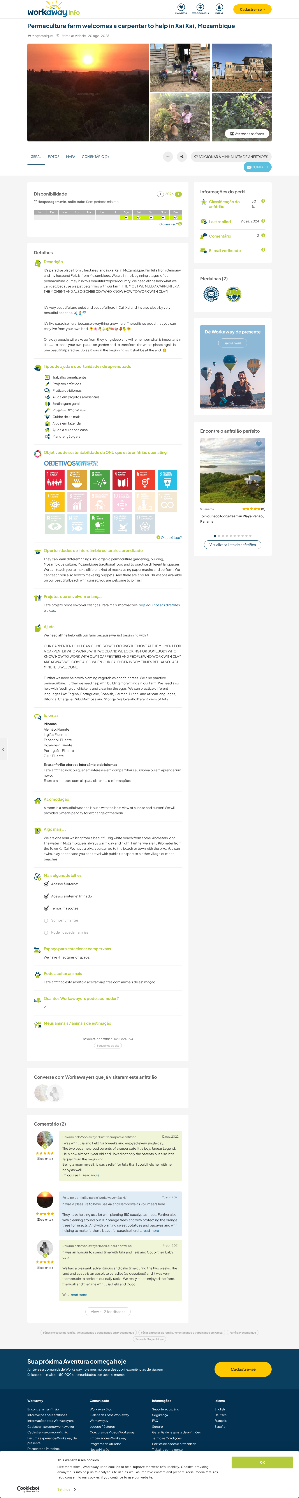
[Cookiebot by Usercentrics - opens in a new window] (28, 1489)
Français (221, 1420)
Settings (63, 1489)
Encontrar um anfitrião (43, 1409)
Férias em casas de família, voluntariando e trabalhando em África (182, 1332)
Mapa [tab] (70, 156)
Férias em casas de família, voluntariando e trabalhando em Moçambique (88, 1332)
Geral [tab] (36, 156)
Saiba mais (233, 343)
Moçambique (42, 35)
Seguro (157, 1426)
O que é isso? (171, 537)
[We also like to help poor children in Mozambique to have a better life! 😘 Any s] (180, 68)
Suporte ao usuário (165, 1409)
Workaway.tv (99, 1420)
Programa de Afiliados (105, 1444)
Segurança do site (108, 1045)
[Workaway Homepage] (53, 8)
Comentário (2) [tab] (95, 156)
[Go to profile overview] (108, 1092)
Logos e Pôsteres (102, 1426)
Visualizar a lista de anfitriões (232, 544)
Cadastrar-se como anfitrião (47, 1432)
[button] (215, 536)
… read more (89, 1175)
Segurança (160, 1415)
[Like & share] (182, 157)
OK (262, 1462)
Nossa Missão (99, 1449)
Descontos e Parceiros (43, 1448)
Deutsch (221, 1415)
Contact (259, 167)
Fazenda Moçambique (149, 1339)
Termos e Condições (167, 1438)
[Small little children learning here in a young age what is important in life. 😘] (180, 117)
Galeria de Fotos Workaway (109, 1415)
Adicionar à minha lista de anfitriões (233, 156)
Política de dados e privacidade (174, 1444)
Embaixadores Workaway (108, 1438)
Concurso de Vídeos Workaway (112, 1432)
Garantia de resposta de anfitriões (176, 1432)
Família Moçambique (243, 1332)
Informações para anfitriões (47, 1415)
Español (220, 1426)
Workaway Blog (101, 1409)
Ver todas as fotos (249, 133)
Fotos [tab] (54, 156)
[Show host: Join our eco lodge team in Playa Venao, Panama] (232, 470)
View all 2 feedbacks (108, 1311)
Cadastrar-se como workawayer (50, 1426)
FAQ (155, 1420)
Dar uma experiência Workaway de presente (52, 1440)
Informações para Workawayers (50, 1420)
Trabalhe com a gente (167, 1449)
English (220, 1409)
